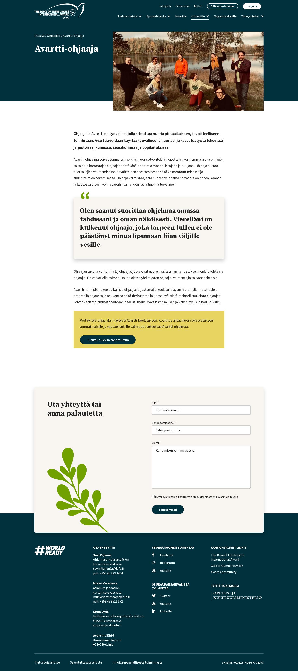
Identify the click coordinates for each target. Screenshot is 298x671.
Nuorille (181, 16)
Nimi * (155, 402)
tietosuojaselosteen (203, 497)
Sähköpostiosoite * (164, 423)
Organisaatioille (225, 16)
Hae (199, 6)
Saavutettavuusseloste (86, 662)
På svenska (182, 6)
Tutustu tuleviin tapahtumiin (108, 340)
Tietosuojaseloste (47, 662)
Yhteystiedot (250, 16)
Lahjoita (252, 6)
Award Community (223, 572)
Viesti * (156, 443)
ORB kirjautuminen (223, 6)
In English (165, 6)
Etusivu (39, 36)
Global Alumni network (227, 566)
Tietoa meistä (127, 16)
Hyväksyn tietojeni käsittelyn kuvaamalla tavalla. (197, 497)
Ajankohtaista (156, 16)
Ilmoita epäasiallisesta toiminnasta (137, 662)
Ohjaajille (198, 16)
